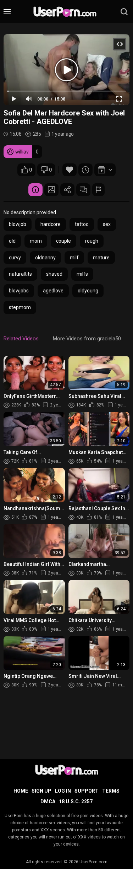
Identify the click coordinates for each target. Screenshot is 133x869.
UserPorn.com (93, 861)
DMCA (47, 801)
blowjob (17, 224)
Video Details (35, 189)
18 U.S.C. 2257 (76, 801)
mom (36, 241)
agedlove (53, 290)
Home (20, 791)
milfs (82, 274)
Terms (111, 791)
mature (101, 257)
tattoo (82, 224)
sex (107, 224)
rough (91, 241)
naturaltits (20, 274)
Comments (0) (83, 189)
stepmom (20, 307)
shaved (54, 274)
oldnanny (45, 257)
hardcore (50, 224)
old (12, 241)
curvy (15, 257)
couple (63, 241)
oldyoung (88, 290)
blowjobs (19, 290)
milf (74, 257)
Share (67, 189)
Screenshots (51, 189)
